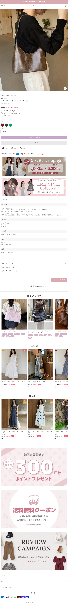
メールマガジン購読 (7, 587)
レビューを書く (59, 280)
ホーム (2, 95)
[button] (34, 137)
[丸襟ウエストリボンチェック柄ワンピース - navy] (55, 387)
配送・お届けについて (9, 263)
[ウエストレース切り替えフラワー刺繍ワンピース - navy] (2, 438)
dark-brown (2, 125)
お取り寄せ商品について (9, 271)
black (6, 125)
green (10, 125)
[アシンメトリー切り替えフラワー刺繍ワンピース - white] (28, 438)
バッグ (7, 95)
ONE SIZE (4, 131)
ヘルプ (3, 576)
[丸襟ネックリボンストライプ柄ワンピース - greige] (2, 387)
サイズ (3, 128)
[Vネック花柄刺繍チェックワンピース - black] (28, 387)
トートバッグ (13, 95)
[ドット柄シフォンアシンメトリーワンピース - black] (55, 438)
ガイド (3, 581)
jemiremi (4, 98)
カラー (6, 121)
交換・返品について (8, 267)
